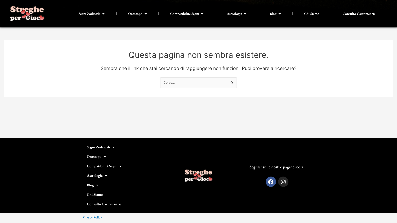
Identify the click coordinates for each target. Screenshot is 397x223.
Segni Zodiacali (89, 13)
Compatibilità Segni (184, 13)
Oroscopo (135, 13)
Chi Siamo (311, 13)
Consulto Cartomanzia (359, 13)
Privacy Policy (92, 217)
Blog (273, 13)
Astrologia (234, 13)
